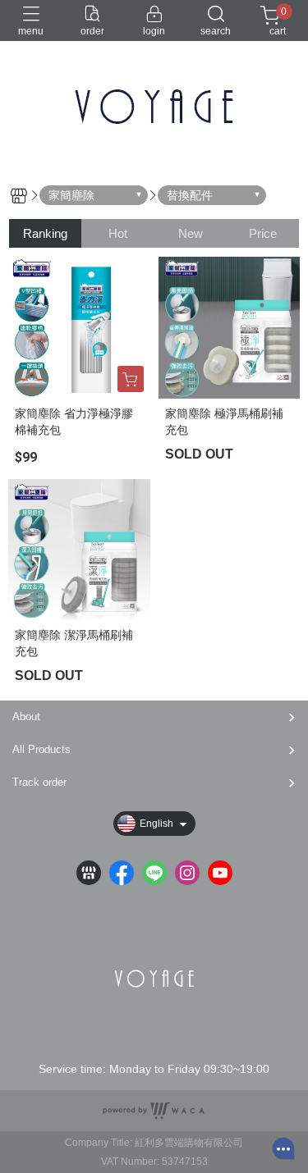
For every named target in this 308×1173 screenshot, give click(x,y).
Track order (39, 782)
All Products (41, 749)
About (26, 716)
